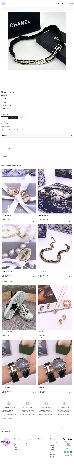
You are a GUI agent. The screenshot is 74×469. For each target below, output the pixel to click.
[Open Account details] (72, 3)
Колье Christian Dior (7, 271)
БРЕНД (2, 98)
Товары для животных (53, 453)
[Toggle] (6, 148)
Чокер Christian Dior (43, 271)
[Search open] (66, 3)
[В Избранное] (25, 117)
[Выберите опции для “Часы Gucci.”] (69, 393)
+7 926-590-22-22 (52, 428)
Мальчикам (41, 444)
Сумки (15, 447)
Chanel (9, 88)
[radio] (3, 102)
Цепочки (17, 125)
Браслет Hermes (6, 387)
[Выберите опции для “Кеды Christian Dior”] (33, 337)
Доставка (4, 156)
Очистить (3, 111)
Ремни (24, 125)
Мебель (52, 447)
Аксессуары (12, 125)
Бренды (3, 88)
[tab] (37, 135)
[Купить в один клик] (21, 117)
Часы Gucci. (41, 387)
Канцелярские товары (54, 444)
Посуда (52, 449)
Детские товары (42, 446)
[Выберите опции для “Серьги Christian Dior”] (33, 221)
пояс (8, 126)
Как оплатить (5, 153)
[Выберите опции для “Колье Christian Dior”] (33, 277)
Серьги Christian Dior (7, 215)
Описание (5, 135)
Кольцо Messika (42, 331)
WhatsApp (60, 428)
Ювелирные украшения (17, 450)
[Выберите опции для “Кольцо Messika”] (69, 337)
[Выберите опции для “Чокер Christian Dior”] (69, 277)
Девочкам (40, 442)
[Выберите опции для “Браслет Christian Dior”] (69, 221)
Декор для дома (54, 442)
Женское (7, 125)
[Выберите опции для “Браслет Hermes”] (33, 393)
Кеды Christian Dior (7, 331)
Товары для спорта (53, 457)
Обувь (15, 444)
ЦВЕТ (2, 105)
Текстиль (52, 451)
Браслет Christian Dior (43, 215)
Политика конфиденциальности (67, 455)
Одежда (16, 446)
